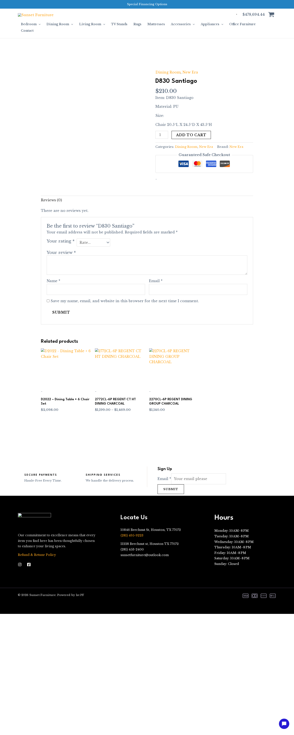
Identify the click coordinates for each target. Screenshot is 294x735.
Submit (170, 489)
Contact (27, 31)
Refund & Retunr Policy (37, 555)
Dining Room (57, 24)
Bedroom (29, 24)
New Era (190, 72)
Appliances (210, 24)
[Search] (231, 14)
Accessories (181, 24)
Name (53, 281)
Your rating (60, 241)
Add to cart (191, 135)
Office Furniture (242, 24)
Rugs (137, 24)
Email (155, 281)
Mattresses (156, 24)
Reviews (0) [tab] (51, 200)
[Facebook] (29, 564)
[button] (38, 24)
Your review (61, 252)
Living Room (90, 24)
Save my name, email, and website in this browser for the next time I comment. (125, 301)
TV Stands (119, 24)
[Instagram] (20, 564)
